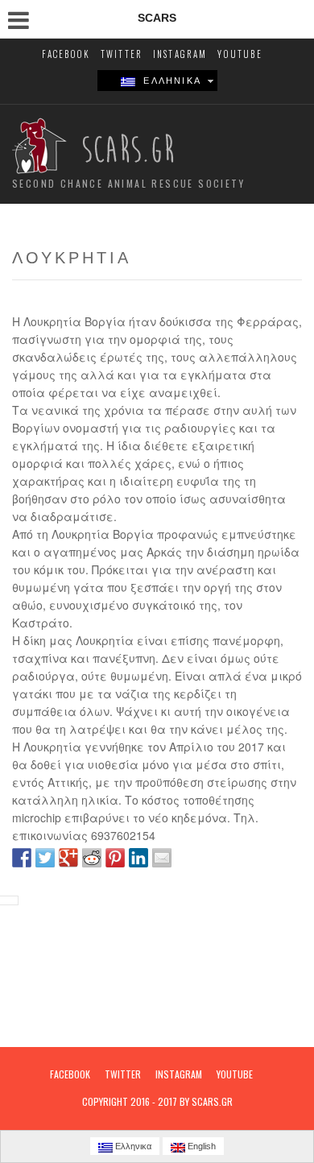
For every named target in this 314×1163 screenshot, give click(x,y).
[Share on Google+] (68, 857)
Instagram (180, 54)
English (200, 1146)
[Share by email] (161, 857)
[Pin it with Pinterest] (115, 857)
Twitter (122, 54)
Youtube (239, 54)
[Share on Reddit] (91, 857)
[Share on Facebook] (21, 857)
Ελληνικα (168, 80)
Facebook (66, 54)
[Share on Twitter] (45, 857)
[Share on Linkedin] (138, 857)
